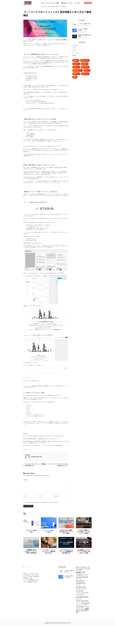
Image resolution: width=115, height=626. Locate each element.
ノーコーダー (78, 588)
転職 (79, 610)
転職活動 (60, 445)
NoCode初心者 (81, 568)
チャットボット (78, 584)
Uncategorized (75, 45)
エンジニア (86, 574)
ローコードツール (78, 604)
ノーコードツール (43, 445)
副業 (88, 606)
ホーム (57, 6)
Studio (38, 445)
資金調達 (74, 55)
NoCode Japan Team (36, 456)
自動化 (87, 609)
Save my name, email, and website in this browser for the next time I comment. (41, 502)
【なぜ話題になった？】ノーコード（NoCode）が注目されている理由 (83, 551)
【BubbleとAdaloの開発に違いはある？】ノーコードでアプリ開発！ (66, 531)
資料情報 (56, 445)
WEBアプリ (80, 572)
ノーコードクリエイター (82, 592)
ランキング (63, 6)
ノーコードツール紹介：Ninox (84, 23)
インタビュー (75, 47)
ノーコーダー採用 (83, 588)
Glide (89, 567)
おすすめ (32, 445)
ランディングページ (82, 600)
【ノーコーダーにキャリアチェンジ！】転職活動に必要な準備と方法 (35, 464)
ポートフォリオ (49, 445)
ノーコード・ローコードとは (48, 6)
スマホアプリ (80, 583)
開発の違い (87, 610)
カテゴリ (70, 3)
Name (24, 496)
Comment (25, 479)
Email (40, 496)
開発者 (77, 612)
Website (56, 496)
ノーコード (79, 590)
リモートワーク (78, 603)
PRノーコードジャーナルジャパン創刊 (50, 3)
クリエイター (78, 578)
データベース (81, 587)
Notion (85, 568)
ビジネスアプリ (82, 597)
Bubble (83, 567)
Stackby (77, 570)
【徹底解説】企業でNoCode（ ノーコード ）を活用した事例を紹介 (31, 551)
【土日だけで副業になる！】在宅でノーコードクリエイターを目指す (83, 531)
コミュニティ (80, 580)
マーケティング (75, 52)
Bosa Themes (68, 622)
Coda (86, 567)
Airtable (80, 567)
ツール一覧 (76, 3)
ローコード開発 (84, 604)
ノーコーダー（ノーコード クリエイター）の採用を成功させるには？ (57, 464)
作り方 (53, 445)
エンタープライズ (82, 577)
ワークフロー (80, 606)
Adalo (77, 567)
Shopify (88, 568)
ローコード (86, 603)
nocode (77, 568)
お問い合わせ (64, 3)
